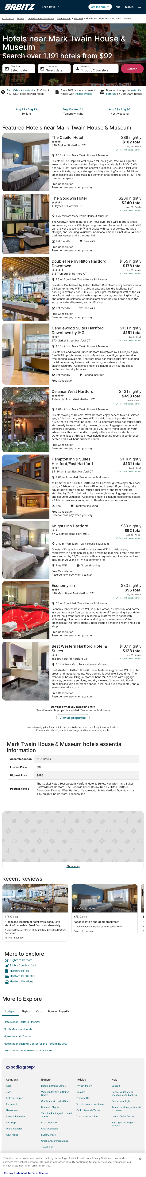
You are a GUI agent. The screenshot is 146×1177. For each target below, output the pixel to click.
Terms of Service (38, 1173)
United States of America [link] (41, 18)
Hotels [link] (20, 18)
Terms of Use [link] (83, 1098)
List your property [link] (15, 1098)
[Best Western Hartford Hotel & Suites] (73, 671)
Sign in (129, 6)
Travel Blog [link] (47, 1146)
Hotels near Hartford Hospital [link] (22, 1021)
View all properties (73, 718)
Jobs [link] (8, 1091)
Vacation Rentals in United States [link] (55, 1093)
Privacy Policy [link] (84, 1085)
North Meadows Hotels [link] (18, 1029)
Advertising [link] (12, 1134)
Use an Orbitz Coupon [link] (123, 1116)
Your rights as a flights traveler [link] (123, 1124)
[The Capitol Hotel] (73, 162)
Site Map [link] (11, 1122)
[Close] (140, 1158)
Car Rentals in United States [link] (56, 1101)
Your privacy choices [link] (87, 1116)
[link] (73, 960)
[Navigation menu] (140, 6)
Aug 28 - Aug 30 (119, 109)
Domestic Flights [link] (50, 1107)
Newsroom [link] (11, 1110)
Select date (19, 70)
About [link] (9, 1085)
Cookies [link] (80, 1091)
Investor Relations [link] (15, 1116)
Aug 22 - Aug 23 (26, 109)
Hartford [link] (78, 18)
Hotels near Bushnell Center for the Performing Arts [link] (35, 1043)
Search (132, 69)
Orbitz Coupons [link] (49, 1128)
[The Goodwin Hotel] (73, 224)
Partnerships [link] (12, 1104)
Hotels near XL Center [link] (17, 1036)
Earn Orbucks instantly (21, 90)
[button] (73, 998)
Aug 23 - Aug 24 (72, 109)
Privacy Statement (15, 1173)
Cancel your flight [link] (121, 1101)
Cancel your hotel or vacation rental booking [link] (124, 1093)
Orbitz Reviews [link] (49, 1122)
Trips (117, 6)
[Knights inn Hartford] (73, 550)
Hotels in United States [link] (53, 1085)
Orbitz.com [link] (8, 18)
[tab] (10, 1011)
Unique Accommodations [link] (54, 1140)
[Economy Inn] (73, 610)
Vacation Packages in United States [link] (56, 1115)
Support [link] (116, 1085)
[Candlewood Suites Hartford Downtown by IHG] (73, 354)
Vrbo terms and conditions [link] (90, 1104)
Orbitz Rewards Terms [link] (88, 1110)
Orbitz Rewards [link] (14, 1128)
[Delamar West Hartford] (73, 419)
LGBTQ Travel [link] (48, 1134)
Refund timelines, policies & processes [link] (126, 1109)
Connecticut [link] (64, 18)
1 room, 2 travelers (94, 70)
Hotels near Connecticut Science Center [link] (28, 1050)
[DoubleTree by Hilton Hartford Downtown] (73, 289)
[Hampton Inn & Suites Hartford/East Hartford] (73, 487)
